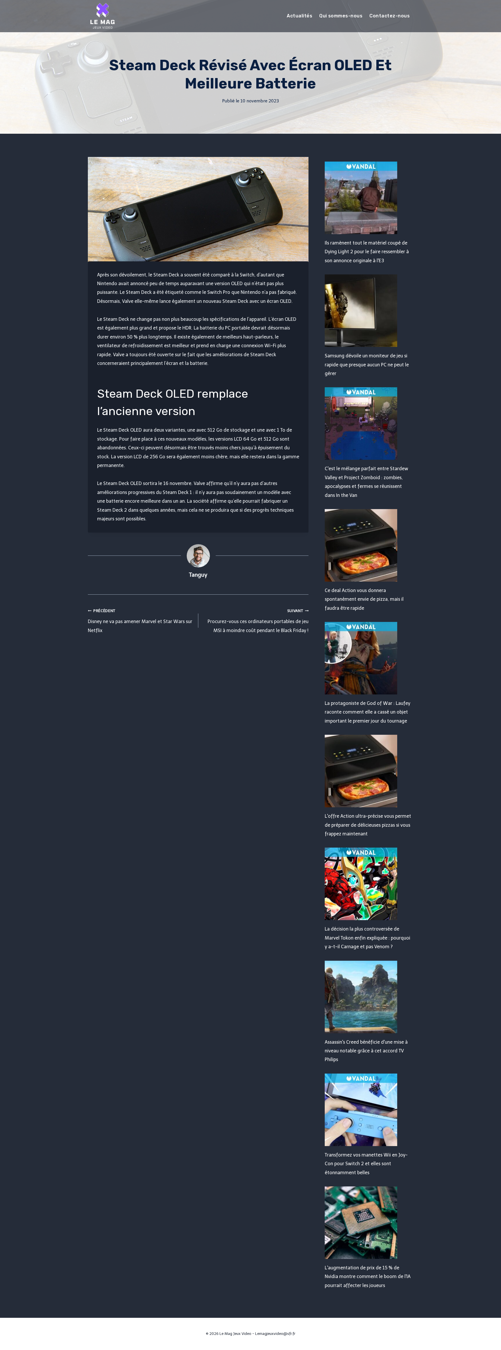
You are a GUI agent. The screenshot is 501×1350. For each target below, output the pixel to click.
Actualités (299, 16)
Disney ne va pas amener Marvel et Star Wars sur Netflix (140, 621)
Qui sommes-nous (340, 16)
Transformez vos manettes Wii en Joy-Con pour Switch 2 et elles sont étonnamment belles (366, 1163)
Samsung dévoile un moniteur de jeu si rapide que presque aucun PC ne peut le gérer (367, 364)
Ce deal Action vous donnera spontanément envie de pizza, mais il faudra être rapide (364, 599)
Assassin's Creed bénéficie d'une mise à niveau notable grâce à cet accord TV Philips (366, 1051)
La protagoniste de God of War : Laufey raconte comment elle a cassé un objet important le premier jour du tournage (367, 712)
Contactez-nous (389, 16)
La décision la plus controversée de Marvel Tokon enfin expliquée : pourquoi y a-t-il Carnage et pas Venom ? (367, 937)
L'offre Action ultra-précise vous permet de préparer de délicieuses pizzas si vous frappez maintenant (368, 825)
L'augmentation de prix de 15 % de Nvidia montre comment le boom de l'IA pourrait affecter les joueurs (368, 1276)
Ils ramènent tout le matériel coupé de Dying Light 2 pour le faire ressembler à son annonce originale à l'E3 (367, 251)
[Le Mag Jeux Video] (102, 15)
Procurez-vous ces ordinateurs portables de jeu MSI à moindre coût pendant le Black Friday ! (258, 621)
